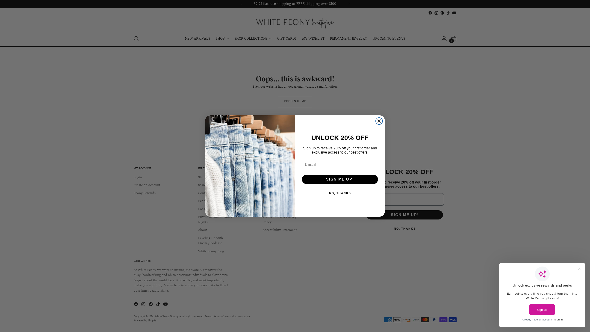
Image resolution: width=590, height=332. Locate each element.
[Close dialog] (379, 121)
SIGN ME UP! (340, 179)
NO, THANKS (340, 193)
